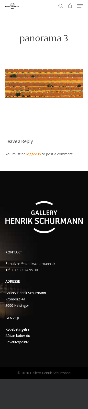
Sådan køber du (17, 335)
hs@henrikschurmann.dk (36, 263)
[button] (80, 5)
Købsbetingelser (18, 329)
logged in (33, 154)
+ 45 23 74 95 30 (24, 270)
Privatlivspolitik (17, 342)
